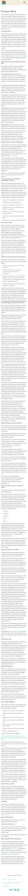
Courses (9, 879)
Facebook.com (7, 216)
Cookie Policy (13, 155)
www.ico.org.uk (14, 848)
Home (4, 879)
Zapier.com (6, 200)
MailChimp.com (7, 202)
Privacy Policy (17, 882)
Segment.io (6, 220)
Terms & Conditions (7, 882)
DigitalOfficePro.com (9, 207)
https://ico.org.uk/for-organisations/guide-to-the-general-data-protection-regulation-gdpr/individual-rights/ (14, 737)
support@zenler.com (18, 56)
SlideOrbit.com (16, 211)
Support (14, 879)
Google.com (6, 205)
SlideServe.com (7, 211)
